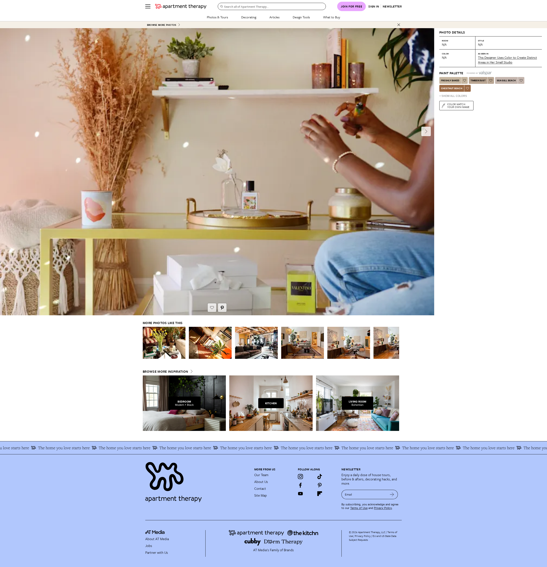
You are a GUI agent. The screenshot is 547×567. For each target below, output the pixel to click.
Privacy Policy (383, 508)
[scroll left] (146, 343)
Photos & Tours (217, 17)
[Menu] (147, 6)
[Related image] (164, 343)
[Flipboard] (319, 493)
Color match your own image (458, 105)
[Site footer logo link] (197, 480)
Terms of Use (359, 508)
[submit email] (392, 494)
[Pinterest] (319, 485)
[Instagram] (300, 476)
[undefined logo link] (180, 6)
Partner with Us (156, 552)
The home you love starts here (33, 447)
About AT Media (157, 538)
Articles (274, 17)
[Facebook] (300, 485)
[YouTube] (300, 493)
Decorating (248, 17)
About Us (261, 481)
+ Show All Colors (453, 95)
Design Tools (301, 17)
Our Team (261, 474)
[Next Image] (426, 131)
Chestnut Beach (451, 88)
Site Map (260, 495)
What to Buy (331, 17)
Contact (260, 488)
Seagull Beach (506, 80)
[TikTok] (319, 476)
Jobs (148, 545)
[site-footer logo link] (155, 533)
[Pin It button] (222, 307)
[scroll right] (395, 343)
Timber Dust (478, 80)
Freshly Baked (450, 80)
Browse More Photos (161, 25)
